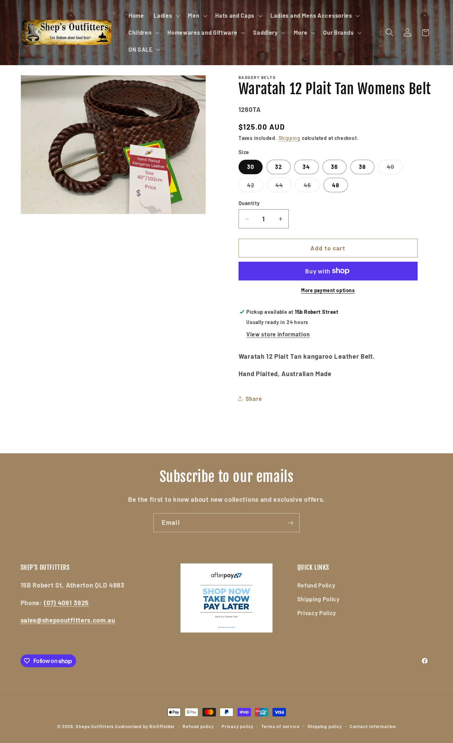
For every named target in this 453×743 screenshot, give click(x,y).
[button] (166, 15)
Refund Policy (316, 585)
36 (334, 166)
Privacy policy (237, 726)
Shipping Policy (318, 599)
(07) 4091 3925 (66, 603)
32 (278, 166)
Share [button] (254, 398)
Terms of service (280, 726)
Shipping (289, 138)
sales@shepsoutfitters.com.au (68, 620)
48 (335, 185)
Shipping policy (325, 726)
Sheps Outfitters (95, 726)
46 (312, 186)
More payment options (328, 290)
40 (395, 168)
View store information (278, 334)
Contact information (373, 726)
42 (255, 186)
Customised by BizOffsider (145, 726)
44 (283, 186)
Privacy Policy (317, 612)
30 (250, 166)
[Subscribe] (290, 522)
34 (306, 166)
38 (362, 166)
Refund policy (198, 726)
